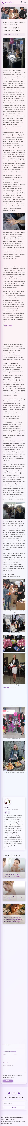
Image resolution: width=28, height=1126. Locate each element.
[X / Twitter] (9, 812)
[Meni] (25, 2)
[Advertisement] (14, 784)
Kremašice (12, 1119)
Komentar (5, 1062)
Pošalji (8, 1081)
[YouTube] (19, 1093)
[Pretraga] (21, 2)
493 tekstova (8, 809)
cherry (9, 34)
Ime (15, 1054)
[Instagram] (14, 1093)
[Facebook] (6, 812)
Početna (5, 22)
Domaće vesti (13, 22)
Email (4, 1054)
